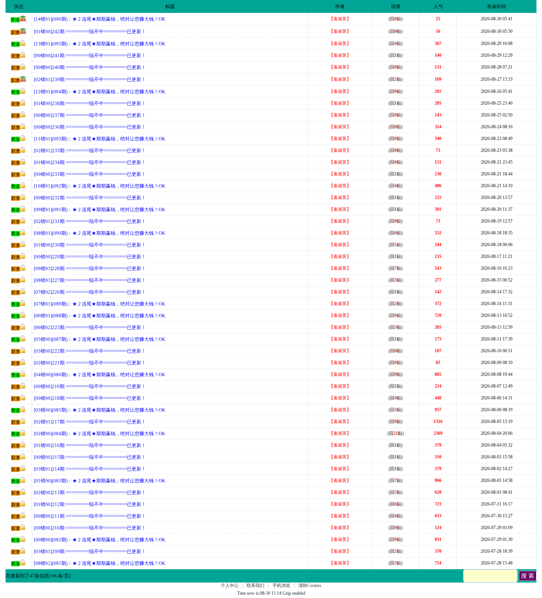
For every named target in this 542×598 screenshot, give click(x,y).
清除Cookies (310, 585)
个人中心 (230, 585)
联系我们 (255, 585)
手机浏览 (281, 585)
